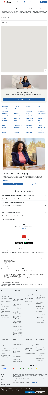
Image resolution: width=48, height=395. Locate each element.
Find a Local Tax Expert (17, 326)
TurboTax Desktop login (29, 294)
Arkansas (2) (5, 113)
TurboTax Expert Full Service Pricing (17, 311)
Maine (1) (16, 120)
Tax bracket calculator (17, 347)
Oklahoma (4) (29, 132)
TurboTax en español (5, 317)
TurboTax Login (4, 352)
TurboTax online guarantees (6, 298)
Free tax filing (15, 295)
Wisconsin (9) (41, 132)
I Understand (30, 392)
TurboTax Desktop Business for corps (30, 305)
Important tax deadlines (40, 320)
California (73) (5, 115)
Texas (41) (40, 120)
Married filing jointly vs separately (40, 297)
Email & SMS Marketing (40, 356)
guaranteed (5, 180)
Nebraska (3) (29, 111)
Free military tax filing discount (17, 302)
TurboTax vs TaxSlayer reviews (29, 351)
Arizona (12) (5, 111)
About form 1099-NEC (40, 306)
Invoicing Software (39, 360)
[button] (24, 282)
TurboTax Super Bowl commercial (29, 346)
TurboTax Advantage (28, 303)
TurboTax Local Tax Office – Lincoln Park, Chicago (18, 336)
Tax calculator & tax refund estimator (18, 344)
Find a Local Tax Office (17, 328)
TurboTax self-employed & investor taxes (18, 299)
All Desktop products (29, 298)
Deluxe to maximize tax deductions (17, 297)
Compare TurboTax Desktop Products (28, 296)
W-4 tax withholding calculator (16, 351)
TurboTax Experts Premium (18, 307)
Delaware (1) (5, 122)
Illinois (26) (16, 106)
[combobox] (25, 19)
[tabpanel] (24, 49)
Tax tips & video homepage (41, 294)
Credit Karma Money (5, 306)
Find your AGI (39, 313)
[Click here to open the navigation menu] (1, 1)
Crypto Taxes (3, 304)
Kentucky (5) (17, 115)
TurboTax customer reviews (30, 344)
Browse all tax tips (39, 295)
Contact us (3, 345)
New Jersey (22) (29, 118)
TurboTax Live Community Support (6, 343)
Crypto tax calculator (17, 356)
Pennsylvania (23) (41, 108)
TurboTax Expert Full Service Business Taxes (17, 314)
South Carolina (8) (42, 113)
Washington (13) (41, 127)
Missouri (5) (28, 106)
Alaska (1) (4, 108)
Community (3, 353)
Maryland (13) (17, 122)
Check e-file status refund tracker (17, 349)
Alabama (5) (5, 106)
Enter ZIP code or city (5, 17)
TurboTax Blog (4, 308)
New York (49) (29, 122)
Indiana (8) (16, 108)
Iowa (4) (16, 111)
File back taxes (39, 311)
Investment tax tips (39, 317)
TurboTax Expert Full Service (17, 308)
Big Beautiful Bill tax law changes (5, 355)
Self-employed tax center (6, 301)
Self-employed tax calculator (16, 354)
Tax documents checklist (17, 361)
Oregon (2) (40, 106)
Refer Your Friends (4, 357)
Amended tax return (40, 308)
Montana (28, 108)
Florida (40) (4, 125)
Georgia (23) (5, 127)
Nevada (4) (28, 113)
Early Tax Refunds (4, 315)
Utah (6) (39, 122)
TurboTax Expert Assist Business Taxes (17, 316)
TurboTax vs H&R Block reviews (29, 348)
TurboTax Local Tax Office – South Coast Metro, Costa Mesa (18, 332)
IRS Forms (3, 299)
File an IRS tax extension (5, 348)
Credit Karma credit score (41, 352)
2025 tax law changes (40, 323)
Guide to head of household (39, 300)
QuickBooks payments (40, 346)
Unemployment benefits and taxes (40, 315)
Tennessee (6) (41, 118)
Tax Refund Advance (5, 303)
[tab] (3, 23)
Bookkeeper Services (40, 358)
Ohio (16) (28, 130)
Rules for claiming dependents (39, 302)
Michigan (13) (17, 127)
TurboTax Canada (4, 309)
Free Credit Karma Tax (40, 353)
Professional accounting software (40, 349)
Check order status (28, 301)
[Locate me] (45, 70)
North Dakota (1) (29, 127)
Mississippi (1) (17, 132)
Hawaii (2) (4, 130)
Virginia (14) (40, 125)
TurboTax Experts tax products (17, 304)
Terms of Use (34, 382)
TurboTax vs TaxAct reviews (30, 353)
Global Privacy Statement (25, 388)
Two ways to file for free (5, 350)
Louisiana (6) (17, 118)
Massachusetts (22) (18, 125)
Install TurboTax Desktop (29, 299)
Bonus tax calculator (16, 359)
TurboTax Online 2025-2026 (6, 296)
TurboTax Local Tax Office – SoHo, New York (18, 330)
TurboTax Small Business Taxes (17, 319)
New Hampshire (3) (30, 115)
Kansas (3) (16, 113)
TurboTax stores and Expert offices (18, 324)
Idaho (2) (4, 132)
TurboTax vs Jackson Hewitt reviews (30, 355)
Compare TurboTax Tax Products (5, 294)
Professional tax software (40, 347)
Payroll (37, 344)
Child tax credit (39, 319)
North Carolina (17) (30, 125)
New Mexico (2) (29, 120)
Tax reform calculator (17, 362)
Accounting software (40, 342)
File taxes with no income (41, 304)
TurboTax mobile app (5, 313)
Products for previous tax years (5, 311)
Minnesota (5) (17, 130)
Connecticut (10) (5, 120)
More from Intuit (39, 355)
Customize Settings (40, 392)
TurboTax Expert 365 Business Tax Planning (17, 321)
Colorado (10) (5, 118)
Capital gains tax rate (40, 309)
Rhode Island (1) (41, 111)
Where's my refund (4, 347)
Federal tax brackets (40, 322)
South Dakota (41, 115)
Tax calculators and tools (17, 342)
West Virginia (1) (41, 130)
